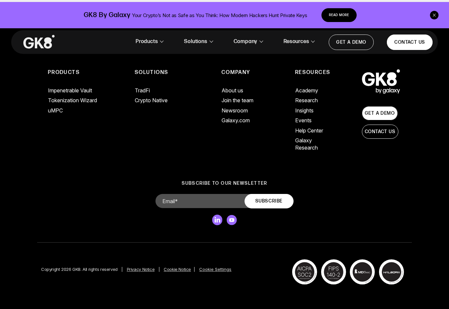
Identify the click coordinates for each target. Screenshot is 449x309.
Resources (296, 41)
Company (246, 41)
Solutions (195, 41)
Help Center (309, 130)
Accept (228, 294)
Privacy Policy (191, 262)
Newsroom (235, 110)
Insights (304, 110)
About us (232, 90)
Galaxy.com (236, 120)
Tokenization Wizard (72, 100)
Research (306, 100)
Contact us (409, 42)
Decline (273, 294)
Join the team (237, 100)
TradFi (142, 90)
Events (303, 120)
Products (147, 41)
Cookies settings (176, 294)
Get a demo (351, 42)
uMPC (55, 110)
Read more (339, 15)
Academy (306, 90)
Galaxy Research (306, 144)
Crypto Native (151, 100)
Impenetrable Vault (70, 90)
